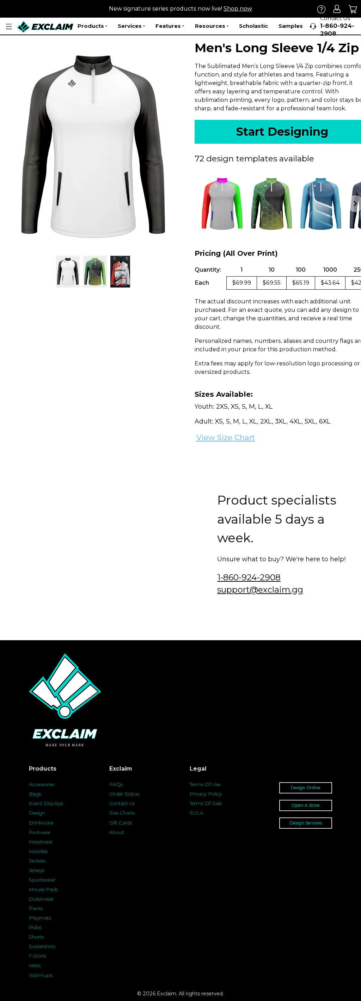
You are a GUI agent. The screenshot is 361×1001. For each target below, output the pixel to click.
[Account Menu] (9, 27)
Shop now (238, 8)
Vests (35, 965)
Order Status (124, 794)
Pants (36, 908)
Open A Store (306, 805)
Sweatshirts (42, 946)
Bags (35, 794)
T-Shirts (37, 956)
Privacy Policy (206, 794)
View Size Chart (225, 437)
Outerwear (41, 899)
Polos (35, 927)
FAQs (116, 784)
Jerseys (36, 870)
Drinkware (41, 823)
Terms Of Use (205, 784)
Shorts (36, 937)
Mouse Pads (43, 889)
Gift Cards (120, 823)
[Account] (337, 9)
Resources (210, 26)
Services (130, 26)
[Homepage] (45, 26)
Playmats (40, 918)
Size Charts (122, 813)
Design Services (306, 823)
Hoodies (38, 851)
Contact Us (122, 803)
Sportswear (42, 880)
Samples (291, 26)
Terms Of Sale (206, 803)
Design (37, 813)
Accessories (41, 784)
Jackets (37, 861)
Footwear (40, 832)
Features (168, 26)
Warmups (41, 975)
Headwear (41, 842)
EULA (196, 813)
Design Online (305, 787)
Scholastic (253, 26)
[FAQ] (321, 9)
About (116, 832)
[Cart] (353, 9)
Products (91, 26)
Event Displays (46, 803)
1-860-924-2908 (249, 577)
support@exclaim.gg (260, 590)
